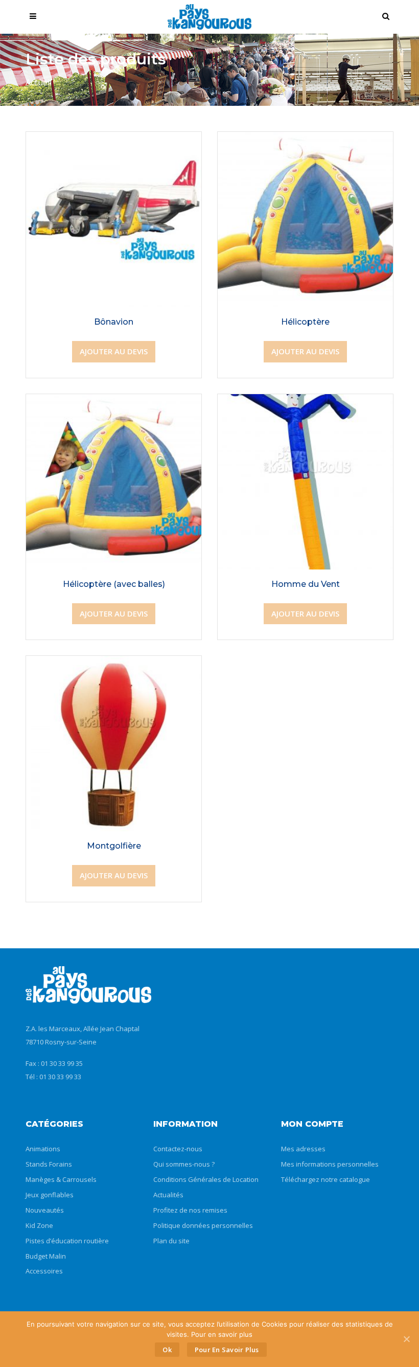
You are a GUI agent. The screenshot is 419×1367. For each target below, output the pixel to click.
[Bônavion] (113, 140)
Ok (167, 1349)
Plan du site (171, 1240)
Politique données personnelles (203, 1225)
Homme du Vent (305, 584)
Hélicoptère (305, 322)
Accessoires (44, 1270)
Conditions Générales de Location (206, 1179)
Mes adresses (303, 1148)
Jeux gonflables (50, 1194)
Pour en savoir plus (227, 1349)
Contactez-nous (177, 1148)
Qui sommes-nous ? (184, 1164)
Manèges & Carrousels (61, 1179)
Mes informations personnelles (330, 1164)
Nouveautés (45, 1210)
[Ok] (406, 1339)
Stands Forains (49, 1164)
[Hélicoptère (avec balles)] (113, 402)
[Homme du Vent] (305, 402)
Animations (43, 1148)
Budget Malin (46, 1256)
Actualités (168, 1194)
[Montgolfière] (113, 664)
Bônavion (113, 322)
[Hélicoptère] (305, 140)
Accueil (39, 82)
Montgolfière (114, 846)
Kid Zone (39, 1225)
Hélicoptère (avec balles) (114, 584)
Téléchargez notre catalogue (325, 1179)
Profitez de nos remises (190, 1210)
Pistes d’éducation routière (67, 1240)
